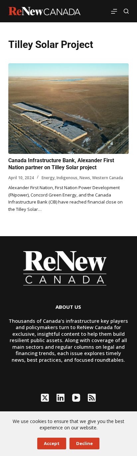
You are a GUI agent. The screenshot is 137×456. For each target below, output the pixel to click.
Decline (84, 443)
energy (48, 178)
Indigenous (67, 178)
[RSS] (92, 398)
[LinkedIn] (61, 398)
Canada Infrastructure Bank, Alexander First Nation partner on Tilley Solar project (61, 164)
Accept (52, 443)
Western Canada (107, 178)
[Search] (126, 11)
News (84, 178)
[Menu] (114, 11)
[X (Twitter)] (45, 398)
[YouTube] (76, 398)
